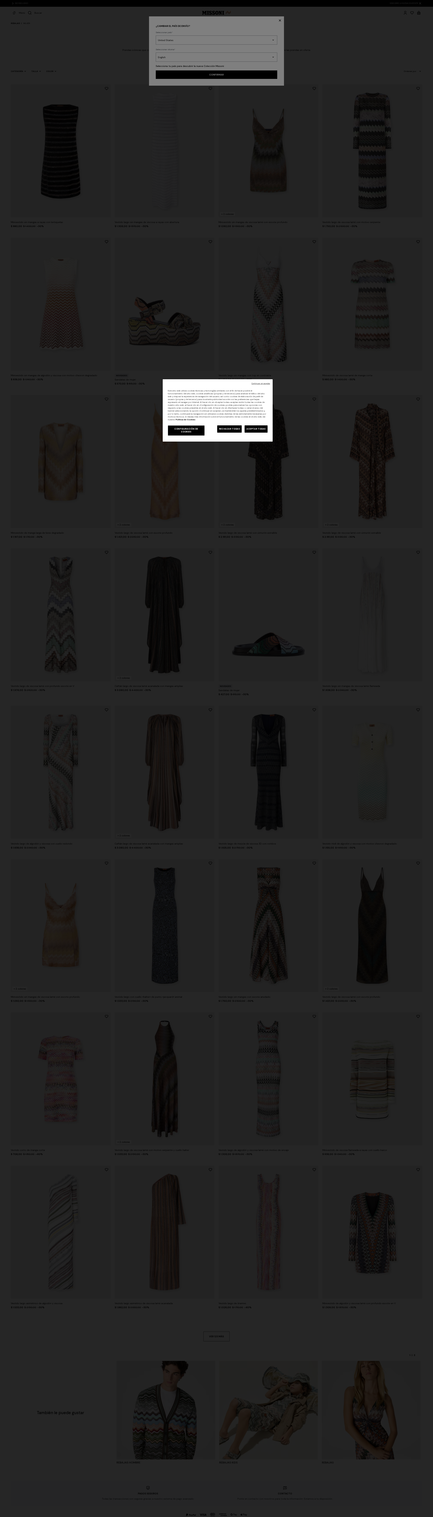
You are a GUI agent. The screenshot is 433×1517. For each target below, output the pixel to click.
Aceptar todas (256, 429)
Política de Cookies (185, 419)
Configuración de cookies (186, 430)
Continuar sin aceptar (261, 383)
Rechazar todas (229, 429)
